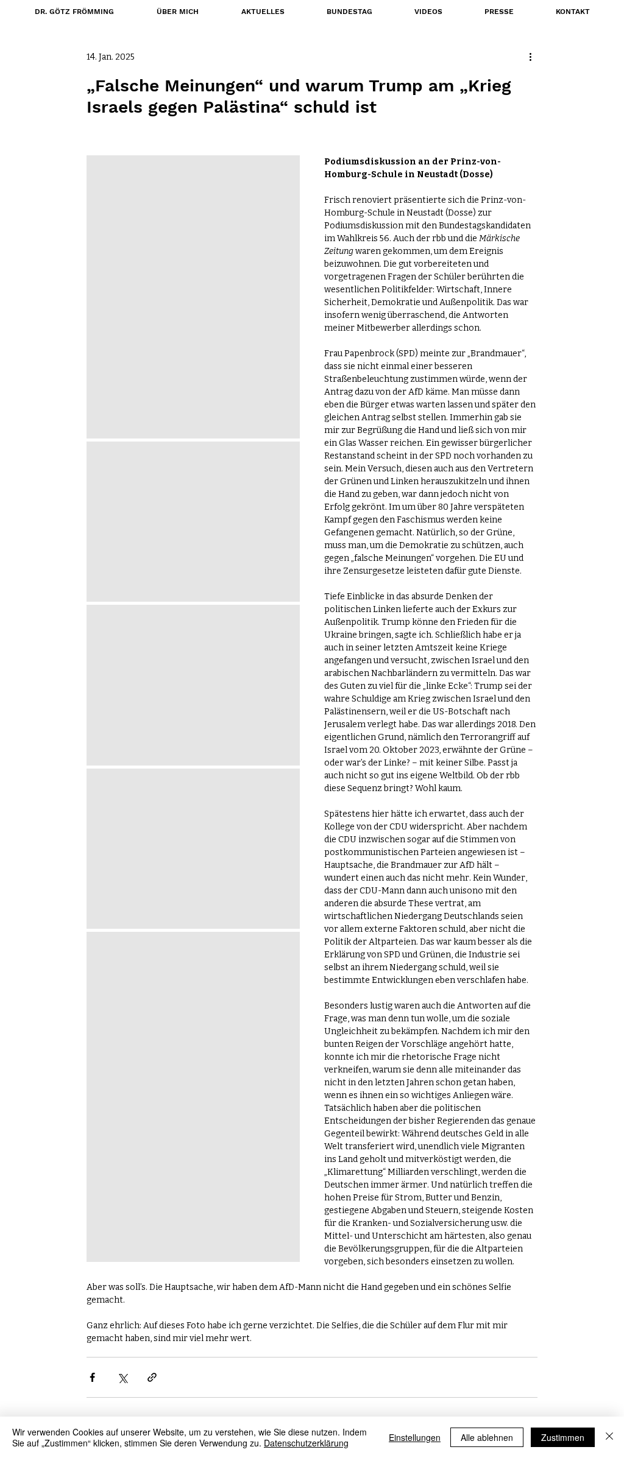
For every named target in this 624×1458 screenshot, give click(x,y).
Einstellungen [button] (415, 1437)
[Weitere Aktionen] (530, 56)
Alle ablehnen (487, 1437)
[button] (349, 11)
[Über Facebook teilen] (92, 1377)
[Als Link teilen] (152, 1377)
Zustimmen (562, 1437)
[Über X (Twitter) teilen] (122, 1377)
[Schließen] (609, 1437)
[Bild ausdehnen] (193, 296)
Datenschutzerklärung (306, 1443)
